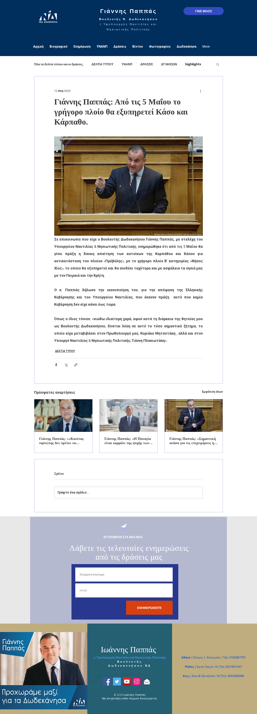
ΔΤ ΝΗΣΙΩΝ (169, 64)
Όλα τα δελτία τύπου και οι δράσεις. (59, 64)
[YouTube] (127, 681)
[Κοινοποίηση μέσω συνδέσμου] (76, 365)
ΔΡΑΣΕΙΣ (146, 64)
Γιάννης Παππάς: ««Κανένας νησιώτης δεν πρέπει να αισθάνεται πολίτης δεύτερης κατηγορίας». (61, 441)
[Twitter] (117, 681)
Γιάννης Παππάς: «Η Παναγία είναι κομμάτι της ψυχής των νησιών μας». (127, 441)
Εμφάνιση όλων (212, 391)
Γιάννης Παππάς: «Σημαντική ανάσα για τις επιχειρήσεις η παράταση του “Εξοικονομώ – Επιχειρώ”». (192, 441)
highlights (193, 64)
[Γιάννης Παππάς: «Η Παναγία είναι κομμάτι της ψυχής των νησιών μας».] (129, 415)
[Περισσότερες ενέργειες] (200, 90)
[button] (218, 64)
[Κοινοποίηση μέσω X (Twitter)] (66, 365)
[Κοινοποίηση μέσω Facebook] (56, 365)
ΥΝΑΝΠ (126, 64)
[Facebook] (107, 681)
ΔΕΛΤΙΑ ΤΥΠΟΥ (102, 64)
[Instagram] (137, 681)
